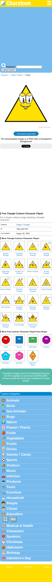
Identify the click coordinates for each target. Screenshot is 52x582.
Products (14, 481)
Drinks (12, 449)
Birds (11, 406)
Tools (11, 487)
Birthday (13, 553)
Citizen (12, 508)
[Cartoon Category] (49, 4)
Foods (12, 444)
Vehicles (13, 476)
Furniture (14, 492)
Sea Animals (16, 411)
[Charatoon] (17, 5)
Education (15, 514)
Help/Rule (28, 567)
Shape (13, 75)
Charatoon (4, 75)
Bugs (11, 416)
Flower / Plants (18, 427)
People (12, 503)
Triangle (19, 75)
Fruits (11, 433)
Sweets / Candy (19, 454)
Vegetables (15, 438)
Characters (15, 531)
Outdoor (13, 465)
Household (15, 498)
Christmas (15, 542)
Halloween (15, 547)
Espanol (9, 567)
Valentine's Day (19, 558)
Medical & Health (20, 525)
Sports (12, 460)
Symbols (13, 536)
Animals (12, 400)
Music (11, 471)
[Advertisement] (26, 36)
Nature (12, 422)
